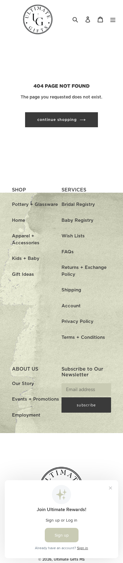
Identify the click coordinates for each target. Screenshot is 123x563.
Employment (26, 415)
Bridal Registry (78, 204)
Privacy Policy (77, 321)
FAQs (67, 252)
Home (18, 220)
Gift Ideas (23, 274)
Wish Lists (73, 236)
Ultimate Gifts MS (69, 559)
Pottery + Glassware (35, 204)
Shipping (71, 290)
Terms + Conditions (83, 337)
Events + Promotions (35, 399)
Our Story (23, 383)
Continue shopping (57, 120)
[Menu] (113, 19)
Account (71, 306)
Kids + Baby (25, 258)
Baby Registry (77, 220)
